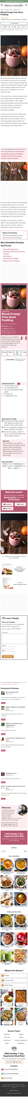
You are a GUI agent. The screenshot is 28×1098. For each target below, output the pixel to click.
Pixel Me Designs (16, 1093)
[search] (26, 5)
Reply (3, 703)
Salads (21, 1037)
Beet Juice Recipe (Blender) (21, 946)
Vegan (6, 975)
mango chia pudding (16, 154)
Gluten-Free (15, 556)
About (8, 1086)
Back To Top (13, 1090)
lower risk (15, 107)
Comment (5, 632)
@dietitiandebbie (10, 497)
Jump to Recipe (15, 23)
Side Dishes (6, 1040)
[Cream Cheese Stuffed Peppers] (20, 961)
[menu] (1, 5)
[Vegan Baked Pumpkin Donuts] (7, 904)
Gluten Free (9, 980)
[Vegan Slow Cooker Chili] (20, 904)
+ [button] (25, 338)
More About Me (9, 824)
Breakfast (8, 556)
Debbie (18, 19)
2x (21, 383)
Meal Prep (22, 556)
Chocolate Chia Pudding (10, 258)
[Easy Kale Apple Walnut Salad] (20, 887)
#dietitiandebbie (14, 499)
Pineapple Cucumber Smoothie (7, 963)
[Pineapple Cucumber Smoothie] (7, 961)
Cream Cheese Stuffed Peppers (20, 963)
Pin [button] (24, 26)
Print (6, 26)
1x (18, 383)
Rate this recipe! (6, 629)
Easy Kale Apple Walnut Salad (21, 889)
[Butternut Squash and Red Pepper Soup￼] (7, 870)
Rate (24, 352)
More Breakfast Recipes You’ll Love (12, 235)
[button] (1, 18)
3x (24, 383)
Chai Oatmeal (7, 256)
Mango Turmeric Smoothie (11, 261)
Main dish (7, 1037)
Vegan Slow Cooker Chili (21, 906)
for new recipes (14, 1)
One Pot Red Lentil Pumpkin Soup (20, 873)
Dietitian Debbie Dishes (14, 5)
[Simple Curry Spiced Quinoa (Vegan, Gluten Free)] (7, 926)
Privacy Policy (15, 1086)
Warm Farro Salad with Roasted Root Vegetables (21, 928)
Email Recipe (8, 504)
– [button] (21, 338)
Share (15, 26)
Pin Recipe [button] (21, 504)
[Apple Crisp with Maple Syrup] (7, 887)
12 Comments (24, 19)
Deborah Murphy (13, 323)
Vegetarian (15, 557)
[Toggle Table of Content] (24, 232)
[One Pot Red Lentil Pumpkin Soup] (20, 870)
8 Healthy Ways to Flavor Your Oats (7, 946)
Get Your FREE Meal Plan (14, 1062)
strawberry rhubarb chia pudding (11, 156)
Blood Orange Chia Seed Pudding (12, 237)
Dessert (21, 1034)
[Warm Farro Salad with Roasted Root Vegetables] (20, 926)
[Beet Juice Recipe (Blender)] (20, 944)
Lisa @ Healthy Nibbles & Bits (15, 738)
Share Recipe (8, 508)
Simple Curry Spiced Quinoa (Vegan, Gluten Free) (7, 929)
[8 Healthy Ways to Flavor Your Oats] (7, 944)
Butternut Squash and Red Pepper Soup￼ (7, 873)
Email (4, 650)
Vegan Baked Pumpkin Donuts (7, 906)
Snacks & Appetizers (21, 1040)
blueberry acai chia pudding (9, 158)
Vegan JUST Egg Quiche (10, 249)
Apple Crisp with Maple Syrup (7, 889)
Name (4, 645)
